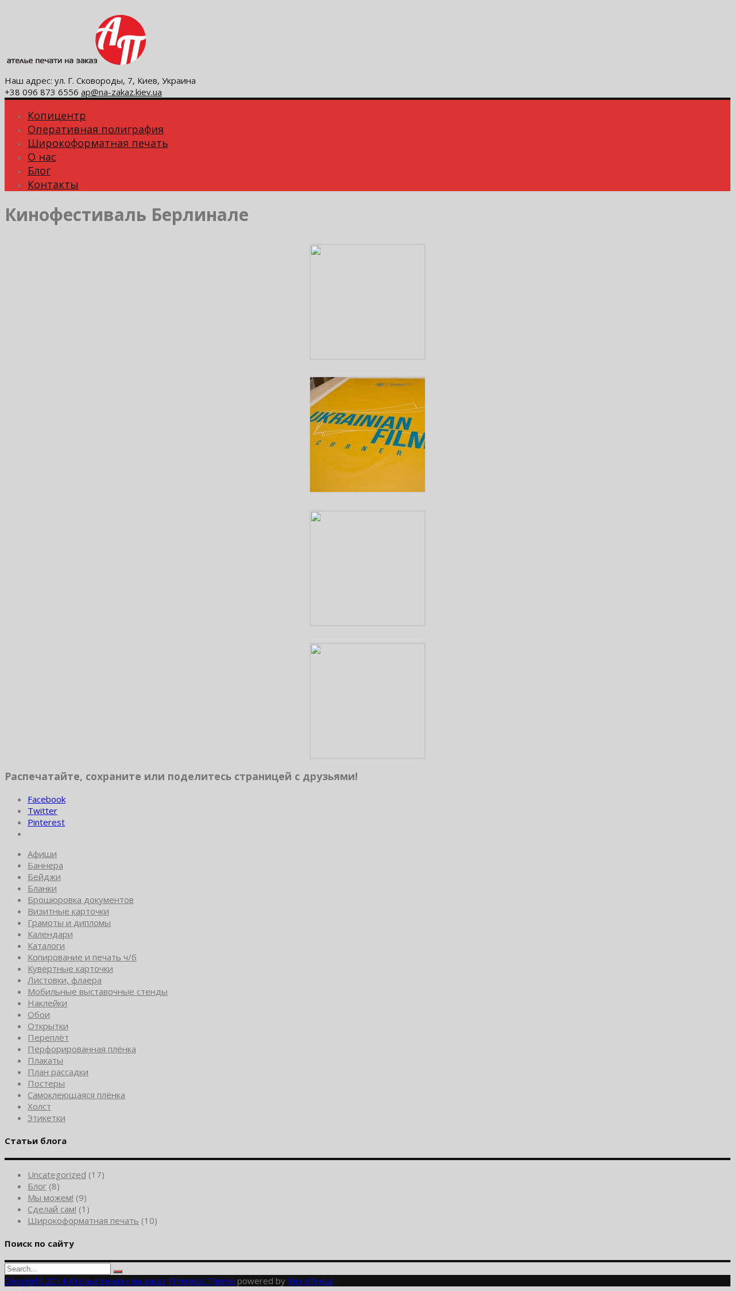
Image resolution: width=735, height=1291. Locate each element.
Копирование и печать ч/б (82, 957)
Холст (39, 1106)
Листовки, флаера (65, 980)
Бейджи (44, 876)
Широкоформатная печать (98, 143)
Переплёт (48, 1037)
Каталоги (46, 945)
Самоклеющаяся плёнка (76, 1094)
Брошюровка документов (81, 899)
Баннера (45, 865)
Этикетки (46, 1117)
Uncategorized (57, 1174)
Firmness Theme (201, 1280)
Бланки (42, 888)
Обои (39, 1014)
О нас (42, 157)
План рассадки (58, 1071)
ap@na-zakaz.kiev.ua (121, 92)
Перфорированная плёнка (82, 1048)
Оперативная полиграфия (96, 129)
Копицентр (57, 115)
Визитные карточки (68, 911)
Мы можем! (51, 1197)
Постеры (46, 1083)
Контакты (53, 184)
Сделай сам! (52, 1209)
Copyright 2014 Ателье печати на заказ (85, 1280)
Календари (50, 934)
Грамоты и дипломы (69, 922)
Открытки (48, 1026)
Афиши (42, 853)
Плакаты (45, 1060)
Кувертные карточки (70, 968)
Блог (39, 170)
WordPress (310, 1280)
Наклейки (47, 1003)
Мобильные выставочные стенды (98, 991)
